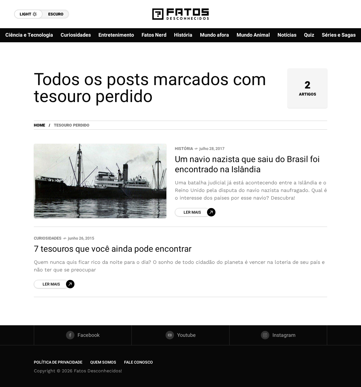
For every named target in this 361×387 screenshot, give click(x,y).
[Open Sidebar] (344, 64)
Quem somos (103, 362)
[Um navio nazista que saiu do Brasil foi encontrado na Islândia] (100, 181)
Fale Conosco (138, 362)
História (184, 149)
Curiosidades (47, 238)
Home (39, 125)
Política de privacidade (58, 362)
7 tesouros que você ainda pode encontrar (112, 249)
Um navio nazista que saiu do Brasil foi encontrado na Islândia (247, 164)
